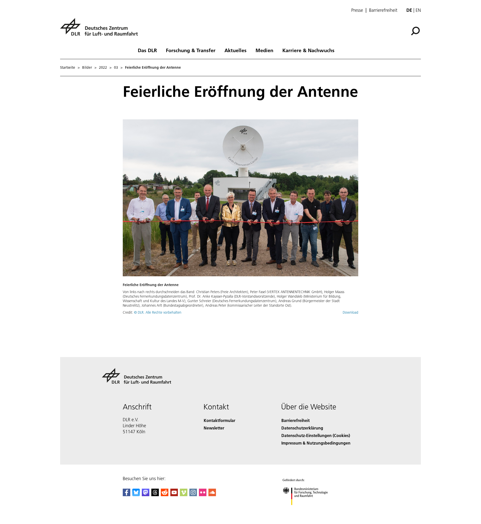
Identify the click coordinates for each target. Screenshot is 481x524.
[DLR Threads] (155, 494)
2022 (103, 67)
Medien (264, 50)
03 (116, 67)
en (418, 10)
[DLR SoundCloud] (212, 494)
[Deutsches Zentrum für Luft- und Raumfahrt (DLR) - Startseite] (101, 29)
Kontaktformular (219, 420)
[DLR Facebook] (126, 494)
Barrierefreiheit (383, 10)
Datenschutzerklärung (302, 427)
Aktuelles (235, 50)
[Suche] (416, 31)
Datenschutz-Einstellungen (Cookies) (315, 435)
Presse (357, 10)
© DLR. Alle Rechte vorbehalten (157, 312)
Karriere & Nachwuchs (308, 50)
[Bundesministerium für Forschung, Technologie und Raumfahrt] (310, 510)
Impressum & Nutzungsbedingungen (315, 443)
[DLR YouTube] (174, 494)
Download (350, 312)
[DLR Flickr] (202, 494)
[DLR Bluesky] (136, 494)
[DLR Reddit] (164, 494)
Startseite (67, 67)
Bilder (87, 67)
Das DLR (147, 50)
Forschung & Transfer (190, 50)
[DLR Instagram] (193, 494)
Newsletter (214, 427)
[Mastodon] (145, 494)
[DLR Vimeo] (183, 494)
